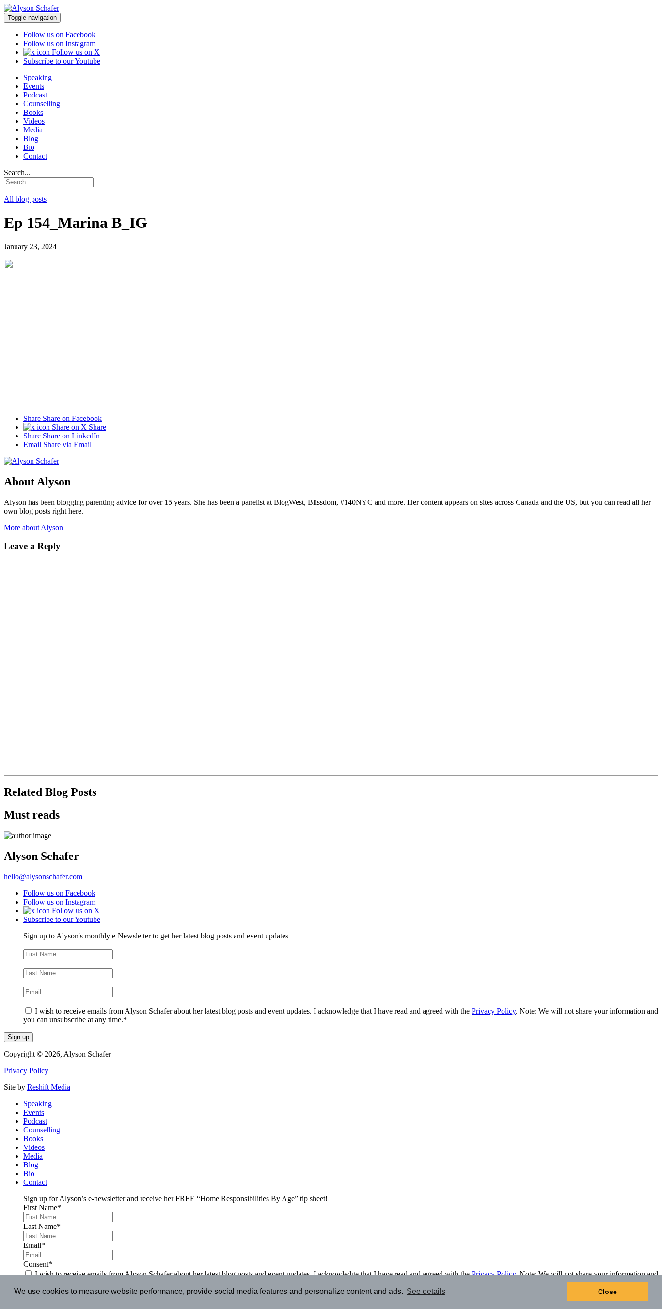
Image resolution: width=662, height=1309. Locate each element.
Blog (30, 138)
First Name (42, 944)
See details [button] (426, 1291)
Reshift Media (48, 1087)
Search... (17, 172)
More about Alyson (33, 527)
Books (33, 112)
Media (33, 130)
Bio (28, 147)
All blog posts (25, 199)
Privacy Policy (494, 1011)
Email (57, 444)
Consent (37, 1001)
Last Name (42, 963)
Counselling (41, 103)
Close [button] (607, 1291)
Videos (34, 121)
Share (62, 418)
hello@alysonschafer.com (43, 877)
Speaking (37, 77)
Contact (35, 156)
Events (33, 86)
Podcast (35, 95)
